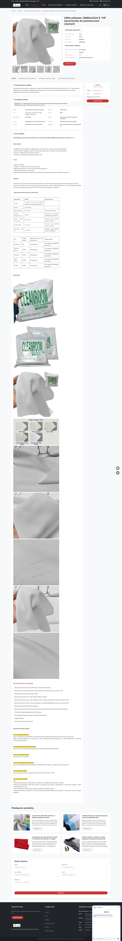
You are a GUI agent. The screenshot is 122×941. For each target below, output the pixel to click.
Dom (27, 5)
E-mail (63, 872)
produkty (20, 10)
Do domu (14, 10)
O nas (43, 5)
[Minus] (118, 907)
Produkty (34, 5)
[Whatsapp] (117, 473)
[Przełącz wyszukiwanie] (100, 5)
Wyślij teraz (61, 892)
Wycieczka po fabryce (55, 5)
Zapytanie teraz (98, 100)
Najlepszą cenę (37, 828)
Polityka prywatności (49, 930)
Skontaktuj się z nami (87, 5)
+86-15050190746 (97, 93)
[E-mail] (117, 468)
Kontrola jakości (71, 5)
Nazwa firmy (64, 864)
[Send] (118, 938)
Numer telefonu (17, 872)
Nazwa (16, 864)
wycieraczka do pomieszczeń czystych (32, 10)
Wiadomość (17, 879)
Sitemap (47, 927)
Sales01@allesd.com (106, 1)
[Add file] (94, 938)
